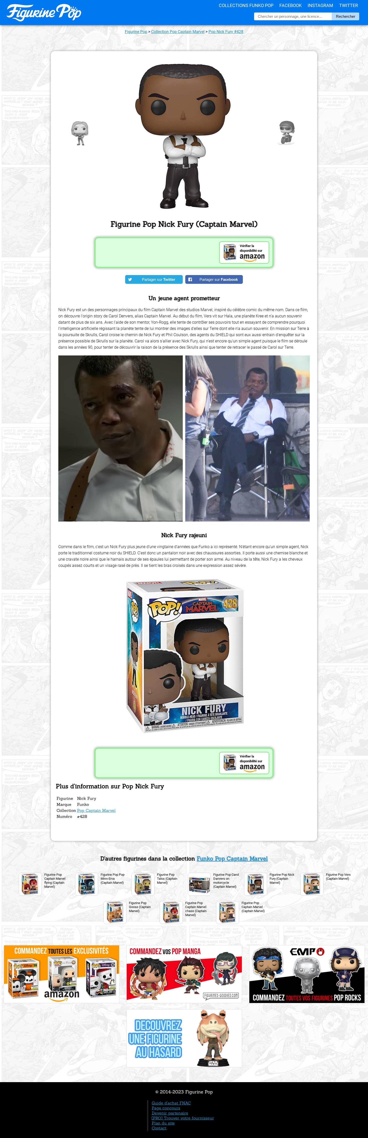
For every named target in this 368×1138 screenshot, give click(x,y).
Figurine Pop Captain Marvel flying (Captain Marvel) (54, 881)
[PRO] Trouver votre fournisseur (183, 1117)
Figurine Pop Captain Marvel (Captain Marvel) (253, 907)
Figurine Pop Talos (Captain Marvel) (167, 878)
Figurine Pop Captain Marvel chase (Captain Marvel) (196, 909)
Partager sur (158, 279)
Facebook (290, 5)
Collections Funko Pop (246, 5)
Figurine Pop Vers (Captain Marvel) (338, 876)
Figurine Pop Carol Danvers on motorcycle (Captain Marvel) (226, 881)
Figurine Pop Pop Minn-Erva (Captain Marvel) (112, 878)
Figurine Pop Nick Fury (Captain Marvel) (282, 878)
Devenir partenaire (170, 1112)
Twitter (348, 5)
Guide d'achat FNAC (171, 1102)
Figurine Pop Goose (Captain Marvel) (140, 907)
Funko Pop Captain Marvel (232, 858)
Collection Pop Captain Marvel (178, 31)
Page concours (166, 1107)
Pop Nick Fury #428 (226, 31)
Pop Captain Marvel (96, 810)
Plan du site (163, 1122)
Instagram (320, 5)
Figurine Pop (136, 31)
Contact (159, 1127)
